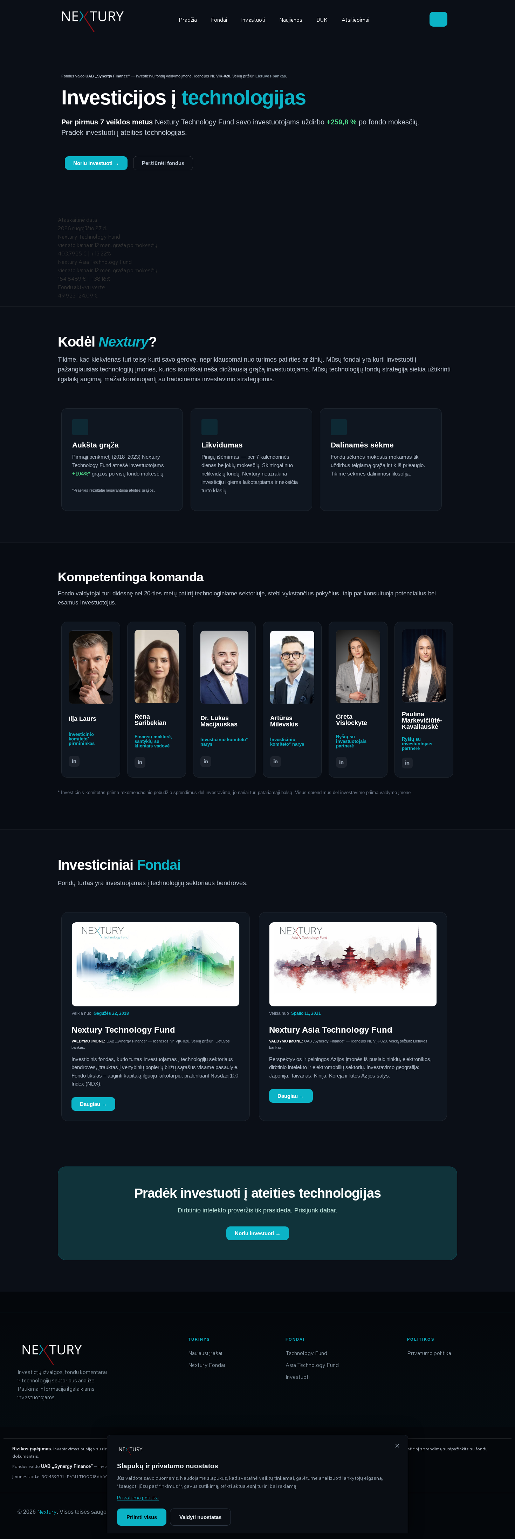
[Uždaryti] (397, 1445)
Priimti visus (141, 1517)
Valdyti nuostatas (200, 1517)
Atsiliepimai (355, 19)
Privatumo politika (138, 1497)
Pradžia (188, 19)
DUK (322, 19)
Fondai (219, 19)
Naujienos (290, 19)
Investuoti (253, 19)
